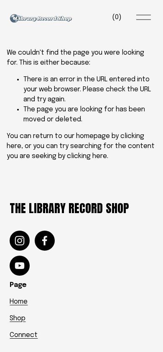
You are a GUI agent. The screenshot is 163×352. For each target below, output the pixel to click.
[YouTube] (20, 266)
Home (19, 301)
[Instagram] (20, 241)
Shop (17, 318)
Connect (24, 335)
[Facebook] (45, 241)
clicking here (87, 156)
